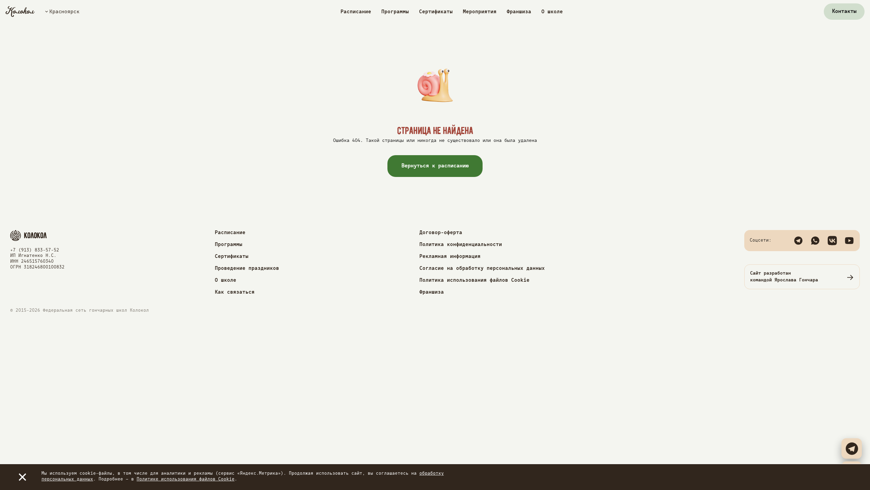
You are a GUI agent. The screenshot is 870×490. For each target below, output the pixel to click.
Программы (395, 11)
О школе (552, 11)
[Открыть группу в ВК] (832, 240)
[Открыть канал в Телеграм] (798, 240)
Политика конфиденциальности (460, 244)
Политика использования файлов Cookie (474, 280)
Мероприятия (480, 11)
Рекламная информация (450, 256)
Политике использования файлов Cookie (185, 479)
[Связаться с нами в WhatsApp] (815, 240)
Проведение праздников (247, 268)
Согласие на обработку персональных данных (482, 268)
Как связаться (235, 292)
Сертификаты (436, 11)
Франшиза (519, 11)
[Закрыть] (22, 477)
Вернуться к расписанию (435, 166)
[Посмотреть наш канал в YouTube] (849, 240)
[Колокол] (20, 11)
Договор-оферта (440, 232)
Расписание (356, 11)
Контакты (844, 11)
